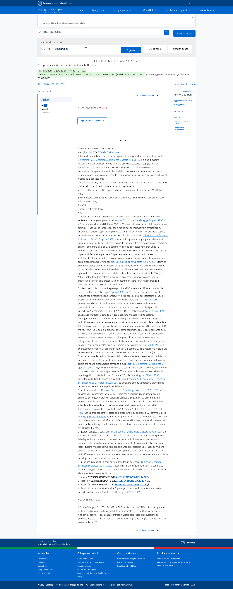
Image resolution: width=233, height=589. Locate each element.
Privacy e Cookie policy (47, 584)
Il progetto (41, 562)
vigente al (49, 49)
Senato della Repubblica (126, 565)
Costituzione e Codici (85, 558)
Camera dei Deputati (125, 562)
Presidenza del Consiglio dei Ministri (131, 558)
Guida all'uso (42, 565)
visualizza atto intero (185, 84)
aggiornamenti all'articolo (92, 120)
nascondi (46, 91)
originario (156, 49)
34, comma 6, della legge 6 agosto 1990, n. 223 (118, 160)
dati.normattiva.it (124, 584)
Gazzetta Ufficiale (84, 565)
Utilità (79, 576)
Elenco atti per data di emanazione (90, 562)
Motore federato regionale (87, 569)
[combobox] (103, 32)
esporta (177, 117)
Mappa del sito (76, 584)
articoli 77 (91, 152)
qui (87, 23)
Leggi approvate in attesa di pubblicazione (93, 573)
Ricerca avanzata (184, 33)
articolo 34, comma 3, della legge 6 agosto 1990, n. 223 (130, 390)
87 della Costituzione (108, 152)
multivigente (181, 49)
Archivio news (42, 558)
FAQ (87, 584)
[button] (85, 48)
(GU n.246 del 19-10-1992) (51, 84)
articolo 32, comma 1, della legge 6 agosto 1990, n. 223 (134, 431)
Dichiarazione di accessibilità (103, 584)
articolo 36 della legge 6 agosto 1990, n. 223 (133, 262)
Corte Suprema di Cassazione (168, 558)
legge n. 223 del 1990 (146, 299)
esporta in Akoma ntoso (181, 122)
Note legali (64, 584)
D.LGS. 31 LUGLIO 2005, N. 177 (131, 477)
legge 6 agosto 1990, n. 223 (117, 292)
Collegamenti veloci (45, 569)
